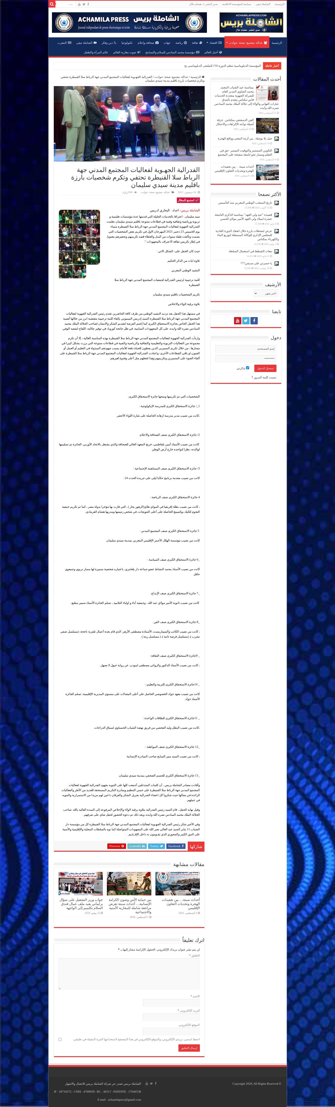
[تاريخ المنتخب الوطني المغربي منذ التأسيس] (276, 203)
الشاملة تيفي (263, 4)
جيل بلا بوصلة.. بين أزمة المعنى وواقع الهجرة (245, 138)
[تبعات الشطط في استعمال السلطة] (276, 251)
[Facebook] (88, 4)
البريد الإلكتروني (189, 1010)
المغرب (62, 42)
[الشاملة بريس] (251, 21)
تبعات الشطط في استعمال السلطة (250, 251)
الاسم (195, 996)
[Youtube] (79, 4)
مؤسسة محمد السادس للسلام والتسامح (170, 52)
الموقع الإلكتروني (189, 1025)
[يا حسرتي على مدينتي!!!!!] (276, 263)
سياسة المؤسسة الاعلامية (236, 4)
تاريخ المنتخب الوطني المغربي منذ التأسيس (245, 202)
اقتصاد (213, 42)
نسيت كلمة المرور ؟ (264, 377)
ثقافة (195, 42)
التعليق (194, 955)
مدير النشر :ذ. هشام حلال (203, 4)
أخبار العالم (211, 52)
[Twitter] (84, 4)
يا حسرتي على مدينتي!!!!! (256, 263)
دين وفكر (107, 42)
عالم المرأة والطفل (96, 52)
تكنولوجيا (127, 42)
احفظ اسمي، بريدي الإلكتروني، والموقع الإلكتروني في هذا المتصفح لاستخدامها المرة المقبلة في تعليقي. (136, 1039)
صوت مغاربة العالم (124, 52)
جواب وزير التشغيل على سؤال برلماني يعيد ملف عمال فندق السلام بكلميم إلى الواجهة (81, 904)
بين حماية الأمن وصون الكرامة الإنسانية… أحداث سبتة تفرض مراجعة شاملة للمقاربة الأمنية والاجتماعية (130, 906)
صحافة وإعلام (146, 42)
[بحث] (52, 4)
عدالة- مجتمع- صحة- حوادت (246, 42)
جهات (167, 42)
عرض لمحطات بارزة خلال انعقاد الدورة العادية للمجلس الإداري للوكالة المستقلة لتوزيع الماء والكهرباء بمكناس (247, 235)
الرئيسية (279, 4)
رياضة (179, 42)
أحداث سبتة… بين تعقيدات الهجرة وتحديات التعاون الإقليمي (181, 904)
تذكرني (241, 368)
